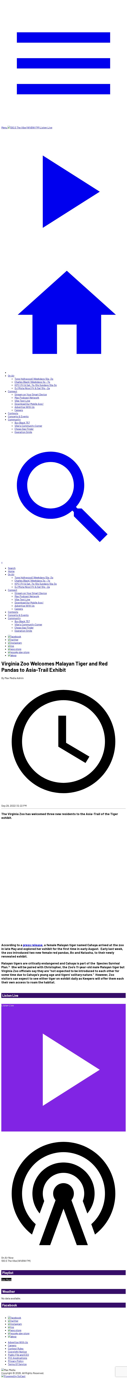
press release (32, 945)
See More (6, 1279)
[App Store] (14, 649)
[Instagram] (15, 642)
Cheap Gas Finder (24, 428)
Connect (12, 391)
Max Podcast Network (27, 397)
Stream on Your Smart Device (31, 394)
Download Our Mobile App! (29, 403)
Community (14, 419)
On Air (11, 375)
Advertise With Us (25, 406)
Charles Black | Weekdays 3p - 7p (32, 381)
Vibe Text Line (22, 400)
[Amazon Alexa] (12, 655)
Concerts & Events (18, 416)
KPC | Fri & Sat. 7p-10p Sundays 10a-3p (36, 385)
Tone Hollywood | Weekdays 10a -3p (34, 378)
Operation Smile (23, 432)
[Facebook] (14, 636)
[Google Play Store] (18, 652)
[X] (13, 639)
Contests (13, 413)
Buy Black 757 (22, 422)
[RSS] (11, 645)
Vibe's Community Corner (28, 425)
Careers (19, 410)
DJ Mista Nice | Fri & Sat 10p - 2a (32, 388)
